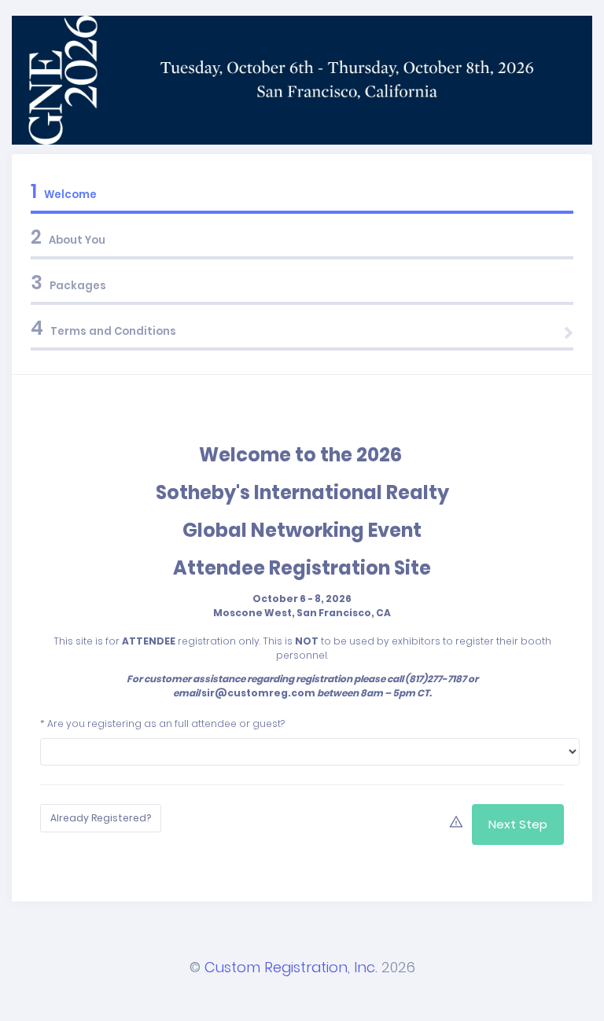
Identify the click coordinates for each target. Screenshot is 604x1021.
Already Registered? (100, 818)
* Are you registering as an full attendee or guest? (162, 723)
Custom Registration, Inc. (291, 967)
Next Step (517, 824)
